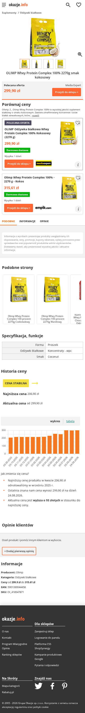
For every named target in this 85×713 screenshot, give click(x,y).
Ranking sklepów (12, 654)
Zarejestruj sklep (44, 631)
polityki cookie (41, 707)
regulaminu (20, 707)
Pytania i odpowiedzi (47, 665)
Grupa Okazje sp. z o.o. (30, 703)
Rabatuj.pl (8, 692)
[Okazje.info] (20, 5)
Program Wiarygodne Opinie (14, 646)
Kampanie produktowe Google (48, 657)
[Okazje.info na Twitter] (38, 686)
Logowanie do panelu (47, 637)
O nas (5, 631)
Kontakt (6, 637)
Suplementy (9, 12)
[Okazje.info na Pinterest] (64, 686)
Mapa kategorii (11, 686)
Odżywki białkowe (31, 12)
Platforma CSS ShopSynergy (43, 646)
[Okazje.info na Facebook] (52, 686)
